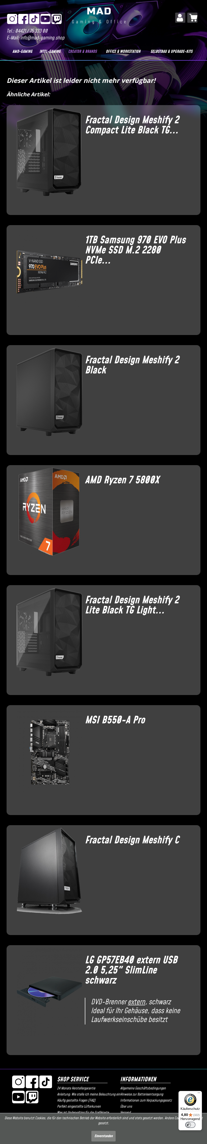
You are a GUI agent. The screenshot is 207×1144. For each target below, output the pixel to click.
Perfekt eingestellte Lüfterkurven (79, 1106)
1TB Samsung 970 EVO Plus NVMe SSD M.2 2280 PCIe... (135, 250)
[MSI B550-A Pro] (47, 758)
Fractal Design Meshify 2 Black (132, 365)
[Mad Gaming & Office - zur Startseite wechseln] (99, 19)
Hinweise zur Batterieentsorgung (141, 1094)
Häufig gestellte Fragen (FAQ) (76, 1100)
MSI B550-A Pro (115, 720)
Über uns (126, 1106)
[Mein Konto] (180, 18)
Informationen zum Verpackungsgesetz (146, 1100)
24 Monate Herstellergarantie (76, 1088)
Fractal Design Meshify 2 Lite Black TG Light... (132, 605)
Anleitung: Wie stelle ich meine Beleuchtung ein (87, 1094)
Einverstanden (103, 1136)
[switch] (190, 1125)
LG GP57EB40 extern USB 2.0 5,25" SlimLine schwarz (131, 970)
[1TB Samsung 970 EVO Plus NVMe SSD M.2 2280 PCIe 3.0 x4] (47, 278)
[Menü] (199, 1094)
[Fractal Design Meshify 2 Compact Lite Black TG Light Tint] (47, 158)
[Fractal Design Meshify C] (47, 878)
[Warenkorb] (192, 18)
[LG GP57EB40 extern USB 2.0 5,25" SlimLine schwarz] (47, 998)
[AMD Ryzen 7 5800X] (47, 518)
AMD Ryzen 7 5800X (122, 480)
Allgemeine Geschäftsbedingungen (143, 1088)
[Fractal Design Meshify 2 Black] (47, 398)
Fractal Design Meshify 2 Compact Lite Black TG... (132, 125)
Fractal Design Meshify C (132, 840)
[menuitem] (180, 18)
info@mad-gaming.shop (42, 38)
